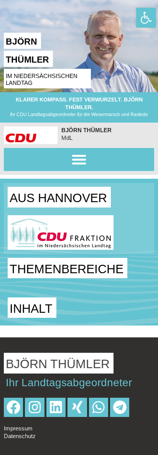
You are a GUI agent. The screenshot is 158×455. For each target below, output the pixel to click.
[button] (79, 159)
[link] (146, 18)
